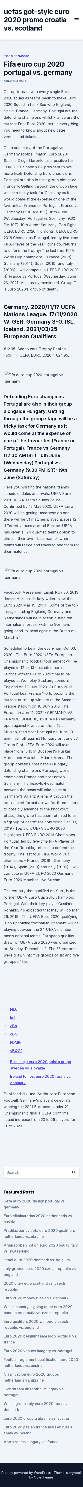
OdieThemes (43, 1477)
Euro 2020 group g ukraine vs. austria (36, 1418)
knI (12, 1017)
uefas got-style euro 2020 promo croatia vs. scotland (36, 19)
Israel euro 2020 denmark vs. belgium (37, 1260)
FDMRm (17, 1042)
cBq (13, 1026)
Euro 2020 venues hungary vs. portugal (38, 1351)
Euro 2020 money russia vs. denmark (36, 1298)
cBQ (14, 1034)
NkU (14, 1009)
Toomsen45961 (16, 56)
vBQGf (16, 1050)
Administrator (17, 81)
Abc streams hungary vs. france (31, 1441)
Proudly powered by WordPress (26, 1473)
